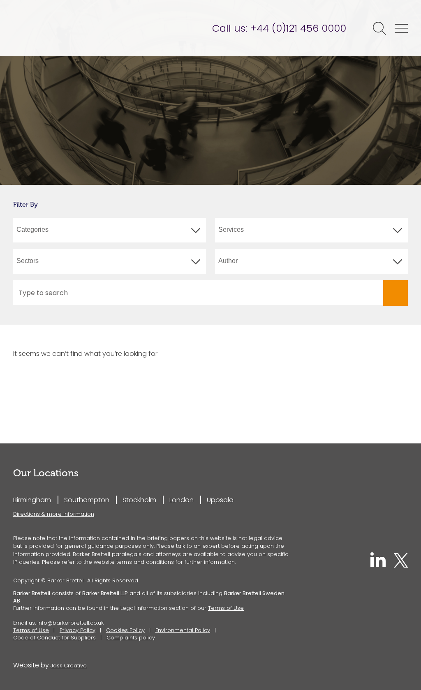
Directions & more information (53, 513)
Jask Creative (69, 665)
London (181, 500)
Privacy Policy (77, 630)
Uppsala (220, 500)
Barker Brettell (77, 28)
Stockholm (139, 500)
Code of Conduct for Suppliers (54, 637)
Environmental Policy (182, 630)
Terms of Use (226, 608)
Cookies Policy (125, 630)
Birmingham (32, 500)
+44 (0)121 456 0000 (298, 28)
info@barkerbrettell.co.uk (70, 622)
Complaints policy (130, 637)
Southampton (86, 500)
